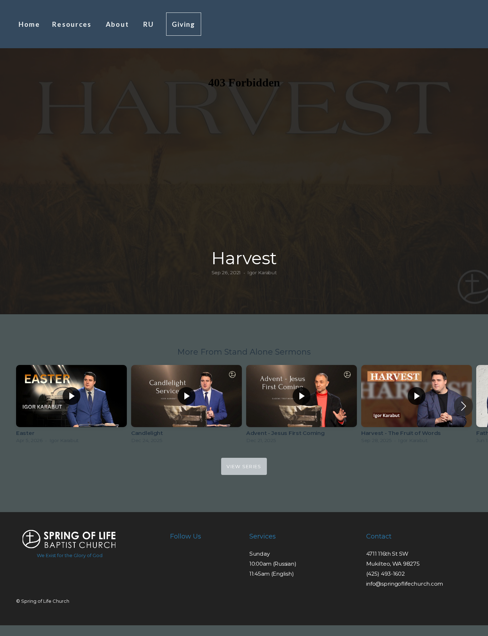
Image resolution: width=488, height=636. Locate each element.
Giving (183, 24)
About (118, 24)
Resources (73, 24)
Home (29, 24)
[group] (71, 406)
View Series (243, 466)
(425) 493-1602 (385, 573)
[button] (463, 406)
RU (148, 24)
